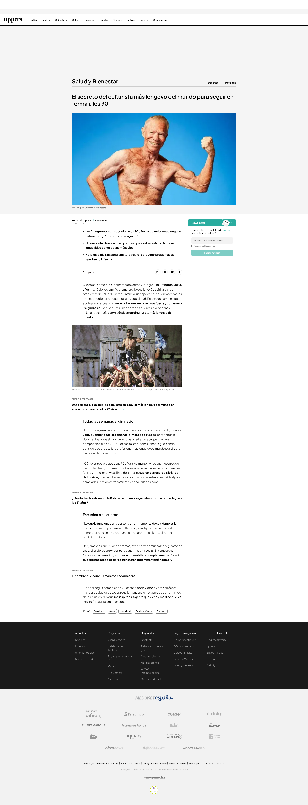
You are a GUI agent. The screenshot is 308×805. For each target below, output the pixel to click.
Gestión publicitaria (198, 763)
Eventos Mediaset (184, 659)
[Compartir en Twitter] (165, 272)
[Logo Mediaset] (154, 700)
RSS (211, 763)
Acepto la (206, 246)
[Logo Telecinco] (134, 714)
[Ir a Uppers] (13, 20)
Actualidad (99, 611)
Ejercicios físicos (144, 611)
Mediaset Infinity (216, 639)
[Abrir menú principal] (302, 20)
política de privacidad (210, 246)
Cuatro (210, 659)
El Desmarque (214, 652)
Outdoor (113, 679)
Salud (112, 611)
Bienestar (161, 611)
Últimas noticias (84, 652)
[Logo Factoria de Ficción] (134, 725)
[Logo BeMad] (93, 737)
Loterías (80, 646)
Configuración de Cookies (155, 763)
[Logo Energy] (214, 725)
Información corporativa (107, 763)
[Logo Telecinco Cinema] (174, 737)
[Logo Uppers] (134, 737)
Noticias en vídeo (85, 659)
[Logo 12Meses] (214, 736)
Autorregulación (151, 656)
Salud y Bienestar (95, 81)
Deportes (213, 82)
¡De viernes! (115, 672)
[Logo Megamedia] (155, 777)
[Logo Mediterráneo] (194, 748)
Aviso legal (89, 763)
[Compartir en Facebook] (179, 272)
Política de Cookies (177, 763)
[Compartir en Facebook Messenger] (172, 272)
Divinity (210, 665)
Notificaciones (150, 662)
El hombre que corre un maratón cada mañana (103, 576)
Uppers (210, 646)
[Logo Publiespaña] (154, 748)
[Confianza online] (154, 793)
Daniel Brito (101, 220)
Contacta (147, 639)
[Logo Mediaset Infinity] (93, 714)
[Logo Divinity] (214, 714)
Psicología (230, 82)
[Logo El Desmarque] (93, 725)
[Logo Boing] (174, 725)
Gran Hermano (117, 639)
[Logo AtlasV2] (113, 747)
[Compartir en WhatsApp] (158, 272)
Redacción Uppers (81, 220)
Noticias (80, 639)
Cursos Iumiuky (183, 652)
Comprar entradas (185, 639)
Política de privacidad (130, 763)
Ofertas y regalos (184, 646)
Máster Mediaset (151, 679)
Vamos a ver (115, 666)
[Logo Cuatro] (174, 714)
